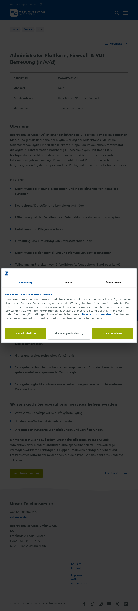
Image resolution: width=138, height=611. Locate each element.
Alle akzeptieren (112, 333)
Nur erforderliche (25, 333)
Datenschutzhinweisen (97, 314)
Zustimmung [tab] (24, 282)
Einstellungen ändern (67, 333)
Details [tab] (69, 282)
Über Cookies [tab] (114, 282)
